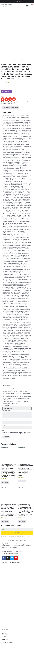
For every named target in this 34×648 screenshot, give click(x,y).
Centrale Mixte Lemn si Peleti (15, 582)
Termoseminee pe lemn (15, 611)
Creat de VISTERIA (7, 642)
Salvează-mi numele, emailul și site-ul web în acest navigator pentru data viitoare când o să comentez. (16, 433)
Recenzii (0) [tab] (14, 107)
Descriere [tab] (5, 107)
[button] (27, 5)
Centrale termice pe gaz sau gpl (15, 600)
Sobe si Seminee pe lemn (16, 606)
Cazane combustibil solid (16, 567)
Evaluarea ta (6, 405)
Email (4, 425)
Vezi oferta (6, 91)
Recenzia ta (6, 410)
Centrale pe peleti (12, 588)
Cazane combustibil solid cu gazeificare (16, 574)
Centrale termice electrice (16, 593)
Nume (4, 419)
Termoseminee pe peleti (15, 61)
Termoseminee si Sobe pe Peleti (15, 623)
